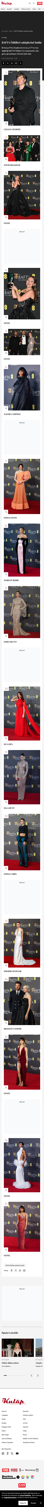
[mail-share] (16, 63)
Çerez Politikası (25, 1495)
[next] (37, 1375)
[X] (12, 1454)
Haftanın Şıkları (25, 9)
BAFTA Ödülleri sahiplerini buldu (23, 31)
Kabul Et (23, 1503)
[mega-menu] (33, 3)
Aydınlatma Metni (10, 1497)
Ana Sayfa (5, 31)
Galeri (11, 31)
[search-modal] (30, 3)
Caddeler (16, 9)
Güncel (3, 9)
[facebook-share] (3, 63)
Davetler (9, 9)
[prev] (31, 1375)
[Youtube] (17, 1454)
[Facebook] (7, 1454)
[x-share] (7, 63)
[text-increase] (20, 63)
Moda (34, 9)
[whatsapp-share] (12, 63)
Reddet (33, 1503)
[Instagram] (3, 1454)
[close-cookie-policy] (40, 1503)
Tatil (39, 9)
